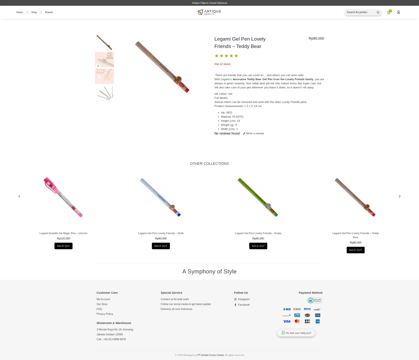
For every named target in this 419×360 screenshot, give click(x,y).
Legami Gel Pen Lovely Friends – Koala (161, 233)
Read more (63, 226)
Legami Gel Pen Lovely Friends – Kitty (355, 233)
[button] (19, 196)
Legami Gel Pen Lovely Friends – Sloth (63, 233)
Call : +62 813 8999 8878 (111, 339)
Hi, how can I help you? (298, 333)
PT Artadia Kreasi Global (210, 355)
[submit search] (378, 12)
